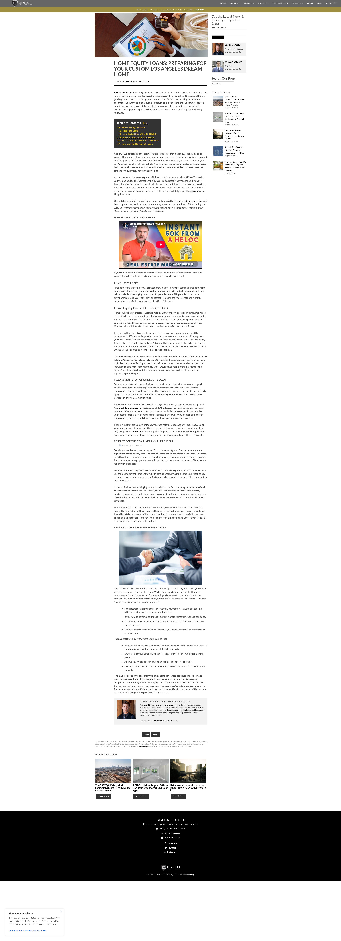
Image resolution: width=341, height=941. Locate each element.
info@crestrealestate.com (205, 52)
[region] (34, 922)
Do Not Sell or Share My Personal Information (27, 930)
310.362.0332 (200, 63)
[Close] (61, 911)
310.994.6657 (201, 57)
